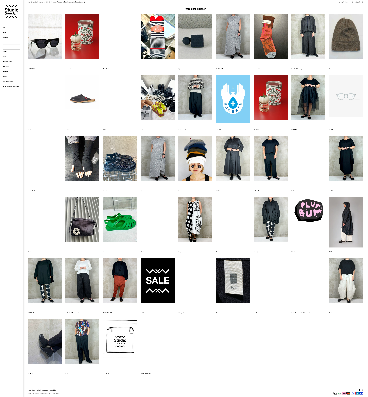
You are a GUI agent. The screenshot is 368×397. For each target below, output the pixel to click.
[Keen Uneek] (120, 161)
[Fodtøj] (158, 100)
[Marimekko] (82, 222)
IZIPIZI (331, 130)
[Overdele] (233, 222)
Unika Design (6, 66)
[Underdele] (82, 344)
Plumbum (294, 252)
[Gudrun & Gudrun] (195, 100)
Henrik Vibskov (258, 130)
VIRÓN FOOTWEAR (146, 374)
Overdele (5, 37)
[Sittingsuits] (195, 283)
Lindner (293, 191)
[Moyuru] (195, 222)
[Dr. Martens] (45, 100)
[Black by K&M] (233, 39)
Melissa (105, 252)
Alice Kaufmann (107, 69)
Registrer (345, 2)
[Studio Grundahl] (11, 11)
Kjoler (4, 32)
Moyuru (180, 252)
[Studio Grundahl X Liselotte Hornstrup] (308, 283)
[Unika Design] (120, 344)
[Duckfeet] (82, 100)
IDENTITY (294, 130)
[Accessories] (82, 39)
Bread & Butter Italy (296, 69)
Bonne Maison (257, 69)
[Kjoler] (158, 161)
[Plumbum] (308, 222)
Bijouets (180, 69)
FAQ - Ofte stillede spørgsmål (11, 86)
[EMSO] (120, 100)
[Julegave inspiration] (82, 161)
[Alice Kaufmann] (120, 39)
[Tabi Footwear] (45, 344)
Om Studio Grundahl (8, 81)
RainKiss (331, 252)
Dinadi (330, 69)
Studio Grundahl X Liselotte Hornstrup (301, 313)
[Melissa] (120, 222)
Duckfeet (67, 130)
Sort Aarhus (257, 313)
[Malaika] (45, 222)
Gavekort (5, 71)
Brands (5, 76)
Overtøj (5, 52)
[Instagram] (362, 390)
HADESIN (218, 130)
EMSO (104, 130)
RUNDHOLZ (31, 313)
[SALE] (158, 283)
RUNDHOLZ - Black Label (71, 313)
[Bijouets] (195, 39)
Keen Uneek (106, 191)
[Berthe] (158, 39)
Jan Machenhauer (32, 191)
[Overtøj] (271, 222)
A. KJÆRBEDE (31, 69)
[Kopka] (195, 161)
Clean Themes (47, 393)
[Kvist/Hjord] (233, 161)
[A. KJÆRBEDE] (45, 39)
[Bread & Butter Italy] (308, 39)
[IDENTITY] (308, 100)
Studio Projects (7, 61)
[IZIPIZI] (346, 100)
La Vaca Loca (257, 191)
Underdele (5, 42)
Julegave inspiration (70, 191)
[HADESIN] (233, 100)
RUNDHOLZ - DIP (107, 313)
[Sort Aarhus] (271, 283)
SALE (4, 27)
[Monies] (158, 222)
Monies (143, 252)
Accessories (6, 47)
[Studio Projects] (346, 283)
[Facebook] (359, 390)
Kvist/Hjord (219, 191)
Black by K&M (219, 69)
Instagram (45, 390)
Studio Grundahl (35, 393)
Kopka (180, 191)
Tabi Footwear (31, 374)
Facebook (38, 390)
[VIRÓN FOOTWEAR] (158, 344)
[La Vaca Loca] (271, 161)
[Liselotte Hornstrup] (346, 161)
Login (340, 2)
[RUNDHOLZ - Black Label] (82, 283)
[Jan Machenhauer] (45, 161)
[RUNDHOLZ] (45, 283)
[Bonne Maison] (271, 39)
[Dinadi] (346, 39)
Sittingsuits (181, 313)
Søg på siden (31, 390)
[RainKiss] (346, 222)
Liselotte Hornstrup (334, 191)
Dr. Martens (31, 130)
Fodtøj (4, 56)
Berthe (142, 69)
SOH (217, 313)
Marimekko (68, 252)
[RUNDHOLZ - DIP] (120, 283)
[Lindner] (308, 161)
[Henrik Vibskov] (271, 100)
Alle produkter (52, 390)
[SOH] (233, 283)
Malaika (30, 252)
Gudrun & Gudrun (182, 130)
